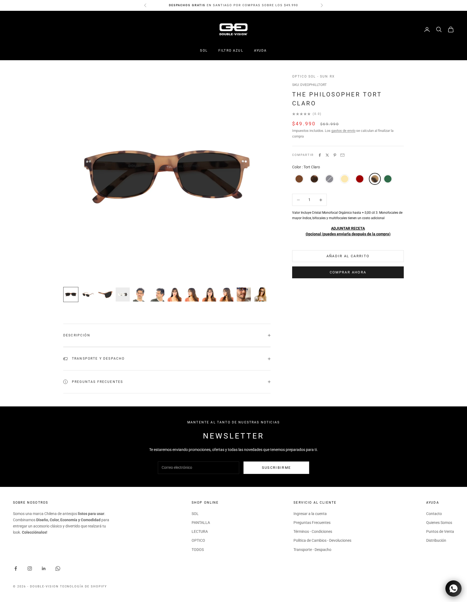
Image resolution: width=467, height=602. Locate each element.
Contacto (434, 513)
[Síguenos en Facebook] (15, 568)
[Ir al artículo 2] (88, 294)
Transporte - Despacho (312, 549)
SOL (203, 50)
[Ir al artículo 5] (140, 294)
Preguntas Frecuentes (312, 522)
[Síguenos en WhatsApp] (58, 568)
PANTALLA (201, 522)
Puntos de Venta (440, 531)
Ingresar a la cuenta (310, 513)
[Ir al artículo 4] (122, 294)
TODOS (198, 549)
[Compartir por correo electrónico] (342, 155)
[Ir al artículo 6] (157, 294)
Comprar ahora (348, 272)
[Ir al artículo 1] (70, 294)
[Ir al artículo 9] (209, 294)
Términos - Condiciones (312, 531)
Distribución (436, 540)
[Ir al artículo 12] (261, 294)
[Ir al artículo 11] (243, 294)
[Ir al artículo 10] (226, 294)
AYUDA (260, 50)
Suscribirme (276, 468)
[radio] (298, 179)
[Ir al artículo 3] (105, 294)
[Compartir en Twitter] (327, 155)
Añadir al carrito (348, 256)
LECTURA (200, 531)
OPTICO (198, 540)
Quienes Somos (439, 522)
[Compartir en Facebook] (320, 155)
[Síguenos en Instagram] (29, 568)
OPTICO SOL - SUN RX (313, 76)
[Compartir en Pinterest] (335, 155)
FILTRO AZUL (230, 50)
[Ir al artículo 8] (191, 294)
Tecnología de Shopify (83, 586)
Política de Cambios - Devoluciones (322, 540)
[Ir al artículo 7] (174, 294)
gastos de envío (343, 131)
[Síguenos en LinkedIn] (43, 568)
